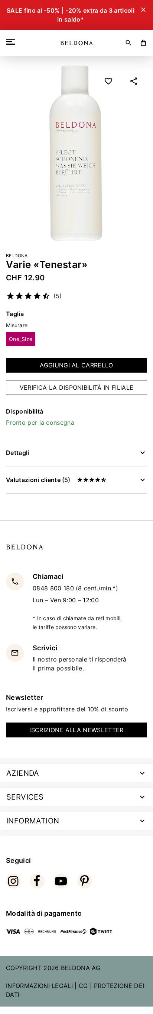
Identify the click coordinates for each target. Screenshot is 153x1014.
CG (83, 985)
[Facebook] (37, 881)
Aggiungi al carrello (76, 365)
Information (32, 820)
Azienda (22, 773)
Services (24, 797)
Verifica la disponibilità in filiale (77, 387)
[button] (134, 81)
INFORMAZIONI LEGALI (39, 985)
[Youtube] (60, 881)
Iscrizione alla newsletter (76, 730)
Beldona (17, 255)
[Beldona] (76, 43)
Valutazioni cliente (38, 480)
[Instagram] (13, 881)
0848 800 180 (54, 588)
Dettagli (17, 452)
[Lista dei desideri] (108, 81)
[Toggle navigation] (12, 42)
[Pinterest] (84, 881)
